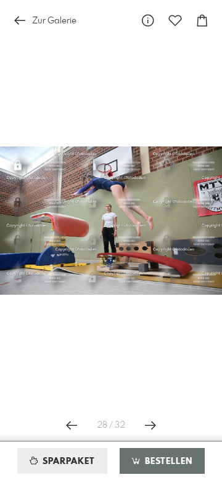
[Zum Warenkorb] (202, 20)
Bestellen (167, 461)
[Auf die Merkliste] (175, 20)
